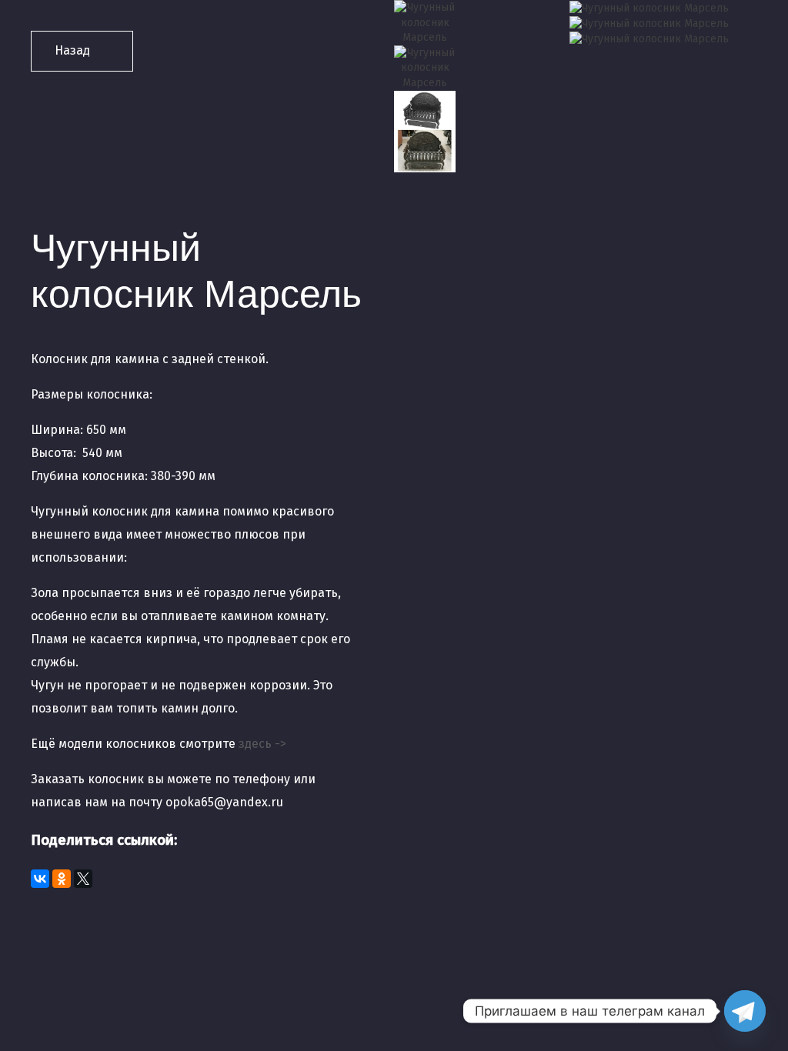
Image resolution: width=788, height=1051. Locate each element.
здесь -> (262, 743)
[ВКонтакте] (40, 878)
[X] (83, 878)
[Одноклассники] (61, 878)
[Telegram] (745, 1011)
